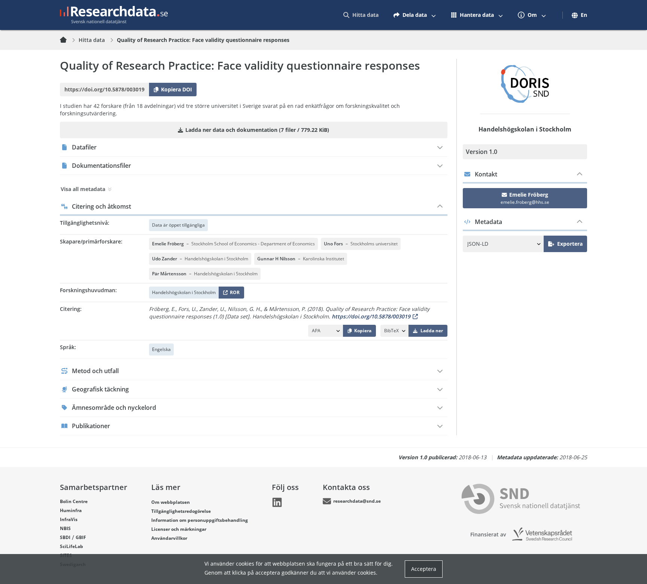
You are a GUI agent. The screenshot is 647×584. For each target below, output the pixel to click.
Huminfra (71, 510)
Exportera (570, 243)
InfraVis (69, 519)
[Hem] (68, 40)
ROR (233, 294)
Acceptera (423, 568)
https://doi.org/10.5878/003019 (371, 316)
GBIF (81, 537)
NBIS (65, 528)
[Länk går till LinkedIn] (277, 502)
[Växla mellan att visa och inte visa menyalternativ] (433, 14)
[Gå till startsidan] (114, 15)
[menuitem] (361, 15)
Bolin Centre (74, 501)
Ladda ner (431, 330)
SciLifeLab (71, 546)
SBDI (65, 537)
